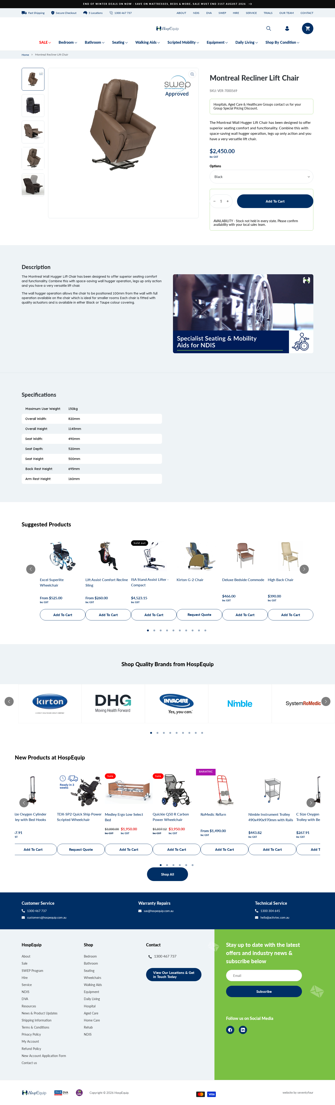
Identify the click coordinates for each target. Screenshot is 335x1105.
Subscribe (264, 991)
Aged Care (91, 1013)
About (26, 956)
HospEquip (121, 1093)
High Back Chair (281, 579)
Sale (24, 963)
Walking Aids (93, 985)
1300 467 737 (37, 911)
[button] (268, 28)
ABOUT (181, 13)
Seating (89, 971)
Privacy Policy (31, 1034)
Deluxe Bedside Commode (243, 579)
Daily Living (92, 999)
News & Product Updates (39, 1013)
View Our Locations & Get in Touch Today (173, 974)
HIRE (236, 13)
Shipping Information (37, 1020)
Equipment (91, 992)
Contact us (29, 1063)
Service (27, 985)
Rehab (88, 1027)
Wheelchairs (92, 978)
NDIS (196, 13)
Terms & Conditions (35, 1027)
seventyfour (305, 1092)
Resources (29, 1006)
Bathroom (91, 963)
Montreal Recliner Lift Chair (51, 54)
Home (25, 54)
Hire (25, 978)
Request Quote (199, 614)
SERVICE (251, 13)
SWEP (222, 13)
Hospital (89, 1006)
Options (215, 166)
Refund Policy (31, 1049)
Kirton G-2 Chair (190, 579)
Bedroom (90, 956)
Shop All (167, 874)
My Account (30, 1041)
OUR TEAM (286, 13)
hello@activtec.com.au (274, 917)
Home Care (92, 1020)
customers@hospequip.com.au (46, 917)
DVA (209, 13)
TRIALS (268, 13)
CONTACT (307, 13)
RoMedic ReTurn (213, 814)
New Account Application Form (44, 1056)
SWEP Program (32, 971)
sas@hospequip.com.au (158, 911)
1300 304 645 (270, 911)
